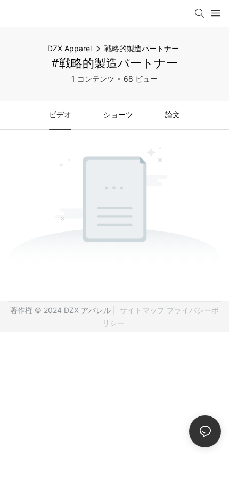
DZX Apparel (69, 48)
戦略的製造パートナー (141, 48)
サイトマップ (142, 310)
